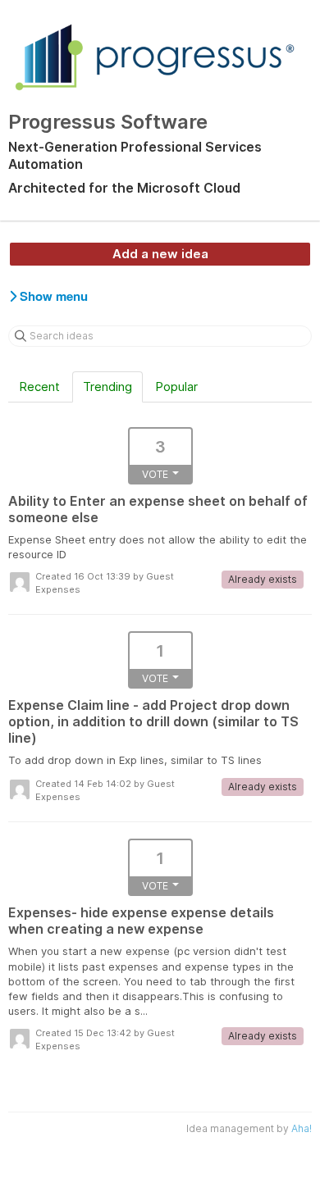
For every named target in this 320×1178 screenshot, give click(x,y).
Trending (107, 386)
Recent (39, 386)
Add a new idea (160, 254)
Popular (176, 386)
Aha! (301, 1128)
